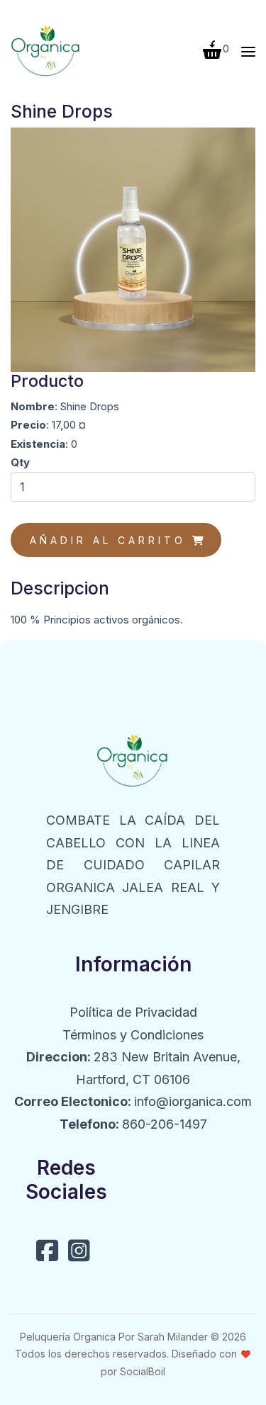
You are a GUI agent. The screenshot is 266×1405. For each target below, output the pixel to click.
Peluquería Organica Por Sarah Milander (114, 1337)
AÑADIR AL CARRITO (111, 540)
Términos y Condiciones (133, 1034)
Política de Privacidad (133, 1012)
